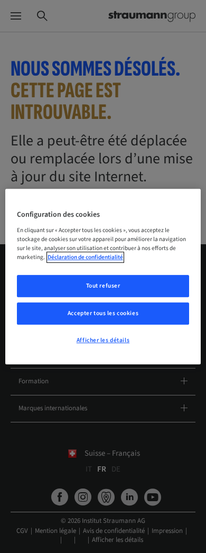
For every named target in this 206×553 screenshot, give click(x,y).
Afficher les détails (103, 340)
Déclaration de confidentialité (85, 257)
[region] (103, 276)
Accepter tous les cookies (103, 313)
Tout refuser (103, 285)
